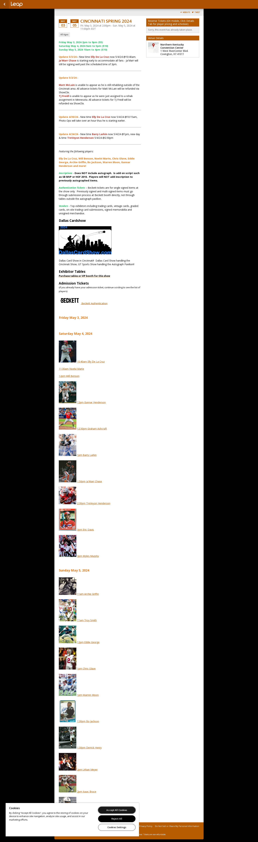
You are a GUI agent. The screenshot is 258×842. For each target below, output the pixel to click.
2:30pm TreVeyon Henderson (93, 503)
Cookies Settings (116, 827)
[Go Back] (4, 4)
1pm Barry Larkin (87, 455)
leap (28, 4)
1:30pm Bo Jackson (88, 721)
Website (186, 12)
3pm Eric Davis (85, 529)
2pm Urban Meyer (87, 769)
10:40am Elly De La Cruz (91, 361)
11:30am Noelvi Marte (71, 368)
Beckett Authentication (94, 303)
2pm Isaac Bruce (86, 791)
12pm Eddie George (88, 642)
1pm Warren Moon (88, 695)
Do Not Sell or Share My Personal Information (177, 826)
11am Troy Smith (87, 620)
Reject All (116, 818)
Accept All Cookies (116, 810)
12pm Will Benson (69, 376)
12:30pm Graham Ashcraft (92, 428)
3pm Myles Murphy (88, 556)
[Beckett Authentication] (70, 303)
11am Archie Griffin (88, 594)
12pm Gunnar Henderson (91, 402)
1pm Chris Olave (86, 668)
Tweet (197, 12)
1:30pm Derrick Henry (89, 747)
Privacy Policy (145, 826)
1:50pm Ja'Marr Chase (89, 481)
